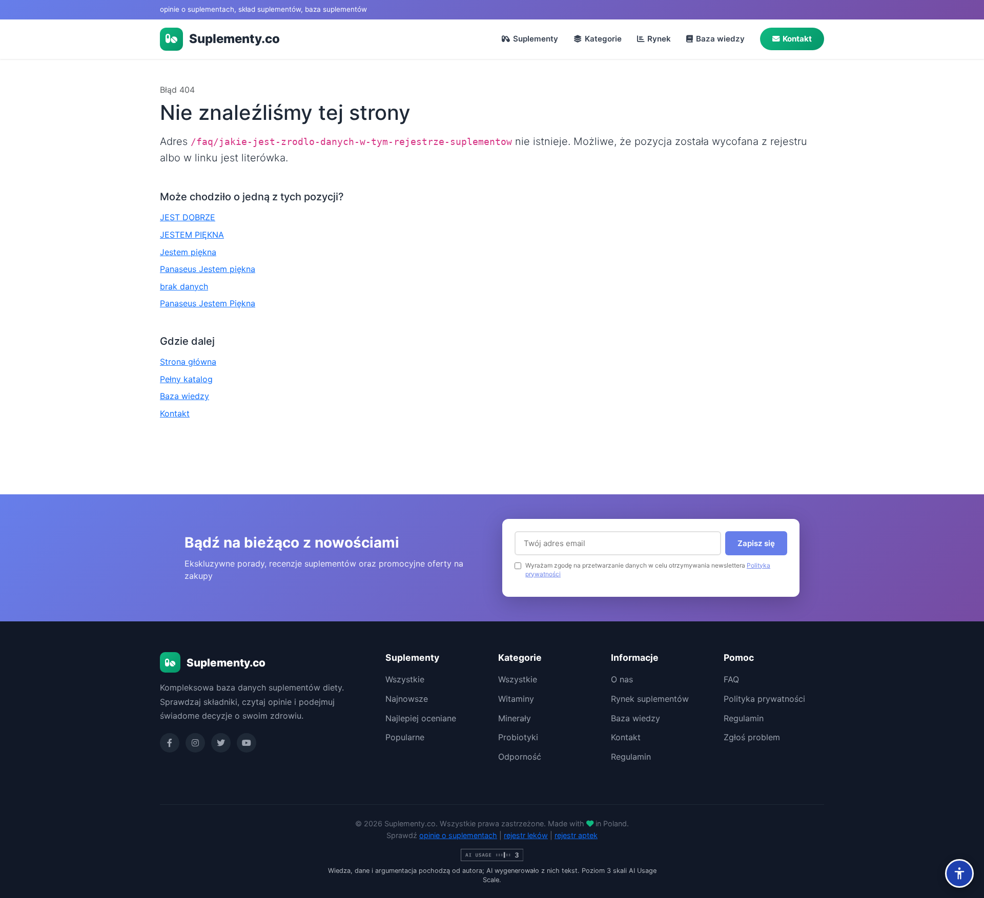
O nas (622, 679)
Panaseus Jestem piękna (207, 269)
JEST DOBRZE (187, 217)
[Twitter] (221, 743)
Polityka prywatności (764, 699)
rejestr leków (526, 835)
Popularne (404, 737)
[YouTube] (246, 743)
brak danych (184, 286)
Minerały (514, 718)
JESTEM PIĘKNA (192, 234)
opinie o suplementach (458, 835)
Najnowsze (406, 699)
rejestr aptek (576, 835)
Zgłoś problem (752, 737)
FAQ (731, 679)
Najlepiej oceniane (420, 718)
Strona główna (188, 362)
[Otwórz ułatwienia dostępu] (959, 873)
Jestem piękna (188, 252)
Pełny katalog (186, 379)
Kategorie (603, 39)
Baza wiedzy (720, 39)
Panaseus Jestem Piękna (207, 303)
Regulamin (631, 756)
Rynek (659, 39)
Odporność (519, 756)
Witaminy (516, 699)
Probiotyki (518, 737)
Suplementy (535, 39)
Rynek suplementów (650, 699)
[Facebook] (169, 743)
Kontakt (797, 39)
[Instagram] (195, 743)
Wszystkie (404, 679)
